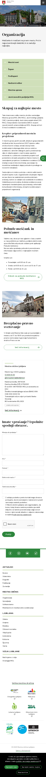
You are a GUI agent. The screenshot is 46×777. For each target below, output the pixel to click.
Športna (6, 643)
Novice (5, 573)
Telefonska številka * (9, 487)
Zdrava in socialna (9, 629)
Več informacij (22, 347)
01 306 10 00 (10, 375)
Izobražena (7, 636)
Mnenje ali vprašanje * (9, 432)
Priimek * (5, 468)
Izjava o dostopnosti (23, 750)
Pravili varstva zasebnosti (21, 515)
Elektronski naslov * (9, 477)
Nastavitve (23, 772)
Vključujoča (7, 633)
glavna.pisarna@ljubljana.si (15, 378)
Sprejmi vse (11, 767)
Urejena (5, 623)
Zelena (5, 619)
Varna (5, 646)
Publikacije (6, 583)
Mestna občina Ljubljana (15, 366)
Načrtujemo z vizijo (10, 657)
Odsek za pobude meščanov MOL (22, 277)
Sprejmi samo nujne (31, 767)
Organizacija (7, 598)
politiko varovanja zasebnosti (27, 761)
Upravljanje (7, 601)
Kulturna (6, 639)
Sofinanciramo (8, 604)
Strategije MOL (8, 661)
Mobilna (6, 626)
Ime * (4, 459)
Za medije (6, 586)
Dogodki (6, 580)
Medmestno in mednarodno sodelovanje (18, 608)
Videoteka (7, 576)
